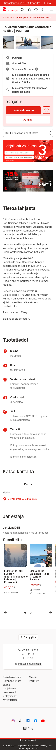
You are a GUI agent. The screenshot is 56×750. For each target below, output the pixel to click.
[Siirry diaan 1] (25, 612)
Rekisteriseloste (12, 677)
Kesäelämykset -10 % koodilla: (22, 3)
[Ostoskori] (42, 10)
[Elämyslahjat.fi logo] (11, 10)
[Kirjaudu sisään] (29, 10)
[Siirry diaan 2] (31, 612)
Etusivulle (7, 17)
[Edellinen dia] (5, 612)
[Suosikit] (36, 10)
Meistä (33, 677)
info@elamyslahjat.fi (30, 663)
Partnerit (34, 680)
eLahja (6, 684)
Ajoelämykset (21, 17)
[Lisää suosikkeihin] (46, 110)
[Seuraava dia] (50, 612)
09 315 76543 (30, 649)
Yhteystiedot (10, 696)
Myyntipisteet (10, 699)
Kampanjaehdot (12, 680)
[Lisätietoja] (36, 69)
